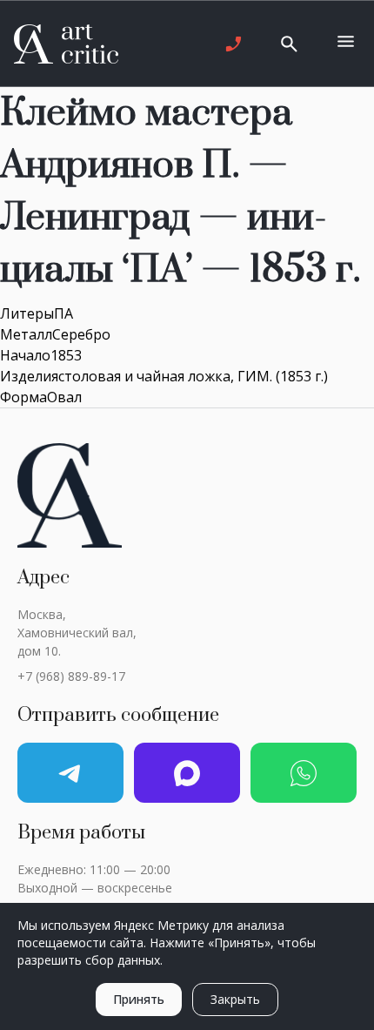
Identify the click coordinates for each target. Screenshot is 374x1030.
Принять (138, 999)
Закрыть (235, 999)
